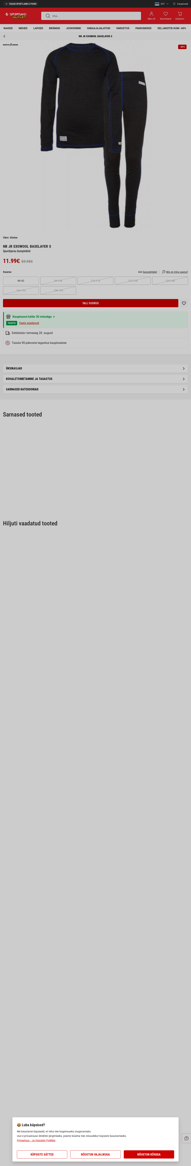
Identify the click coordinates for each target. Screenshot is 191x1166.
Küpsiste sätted (42, 1154)
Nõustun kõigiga (149, 1154)
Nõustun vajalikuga (95, 1154)
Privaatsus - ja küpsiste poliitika (36, 1140)
